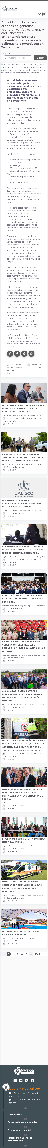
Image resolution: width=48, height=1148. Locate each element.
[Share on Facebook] (17, 354)
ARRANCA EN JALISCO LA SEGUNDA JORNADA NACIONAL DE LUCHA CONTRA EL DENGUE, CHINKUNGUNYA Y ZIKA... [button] (23, 457)
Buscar (40, 58)
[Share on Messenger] (24, 354)
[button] (25, 1108)
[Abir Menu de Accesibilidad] (6, 1087)
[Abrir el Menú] (44, 14)
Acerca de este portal (19, 1130)
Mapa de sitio (15, 1114)
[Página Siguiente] (44, 954)
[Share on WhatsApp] (31, 354)
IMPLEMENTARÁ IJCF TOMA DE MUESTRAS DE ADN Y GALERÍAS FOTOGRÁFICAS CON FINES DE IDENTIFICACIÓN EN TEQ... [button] (24, 549)
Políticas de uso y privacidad (22, 1122)
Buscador (6, 53)
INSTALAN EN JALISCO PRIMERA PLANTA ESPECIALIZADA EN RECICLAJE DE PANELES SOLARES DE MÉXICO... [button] (23, 408)
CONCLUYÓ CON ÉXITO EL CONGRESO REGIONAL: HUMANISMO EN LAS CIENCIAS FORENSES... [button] (23, 598)
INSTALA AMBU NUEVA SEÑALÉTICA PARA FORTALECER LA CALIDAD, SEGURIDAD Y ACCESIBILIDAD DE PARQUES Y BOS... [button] (23, 743)
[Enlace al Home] (40, 14)
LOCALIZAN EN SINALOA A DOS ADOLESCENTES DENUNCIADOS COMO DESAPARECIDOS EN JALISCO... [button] (22, 503)
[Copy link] (10, 354)
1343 (37, 954)
